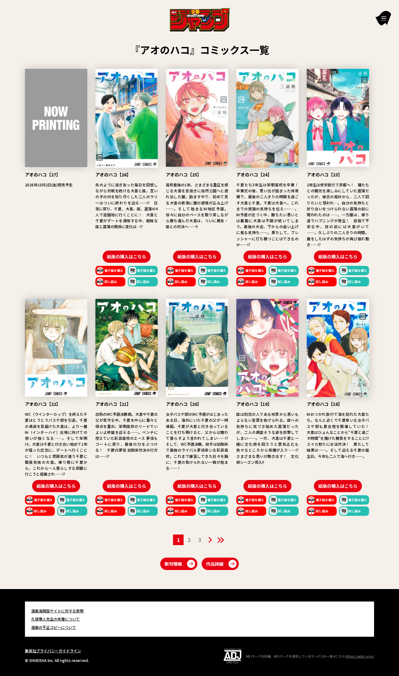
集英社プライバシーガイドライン (53, 650)
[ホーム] (199, 19)
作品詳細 (215, 564)
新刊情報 (173, 564)
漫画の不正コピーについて (53, 627)
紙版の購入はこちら (126, 256)
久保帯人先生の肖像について (55, 618)
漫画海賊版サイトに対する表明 (57, 610)
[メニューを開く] (383, 18)
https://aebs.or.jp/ (360, 656)
